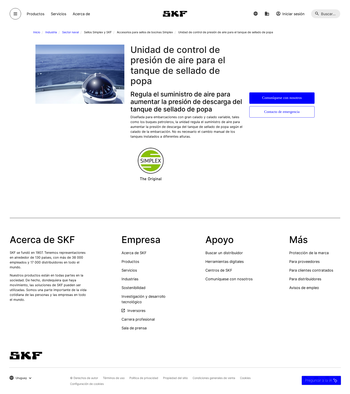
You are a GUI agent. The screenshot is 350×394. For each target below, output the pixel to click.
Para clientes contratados (311, 270)
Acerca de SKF (134, 253)
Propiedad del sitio (175, 378)
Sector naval (70, 32)
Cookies (245, 378)
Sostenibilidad (133, 288)
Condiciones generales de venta (214, 378)
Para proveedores (304, 261)
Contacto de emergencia (282, 112)
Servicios (129, 270)
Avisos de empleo (304, 288)
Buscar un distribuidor (224, 253)
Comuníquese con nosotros (282, 98)
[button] (255, 13)
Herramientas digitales (224, 261)
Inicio (36, 32)
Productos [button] (35, 14)
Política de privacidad (143, 378)
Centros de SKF (218, 270)
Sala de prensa (134, 328)
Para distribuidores (305, 279)
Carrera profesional (138, 319)
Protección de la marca (309, 253)
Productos (130, 261)
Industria (51, 32)
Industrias (130, 279)
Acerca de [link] (81, 14)
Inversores (135, 310)
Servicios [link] (58, 14)
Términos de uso (114, 378)
